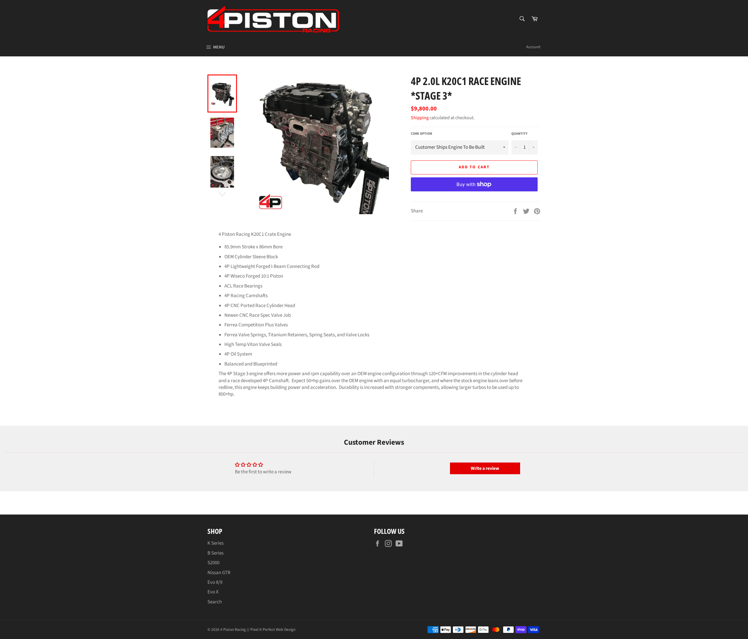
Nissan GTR (219, 572)
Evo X (213, 591)
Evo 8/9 (214, 582)
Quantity (519, 133)
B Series (215, 553)
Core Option (421, 133)
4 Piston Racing (233, 629)
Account (533, 47)
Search (214, 601)
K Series (215, 543)
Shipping (420, 118)
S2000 (213, 562)
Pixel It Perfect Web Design (272, 629)
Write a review (485, 468)
